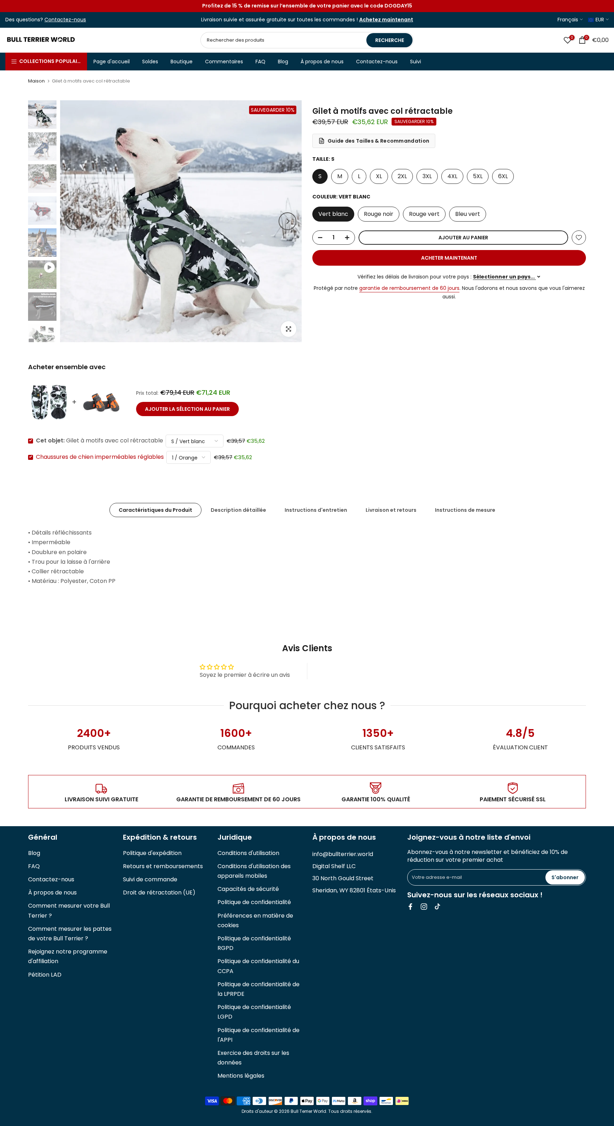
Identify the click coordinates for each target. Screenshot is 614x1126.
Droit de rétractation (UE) (159, 892)
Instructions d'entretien (316, 510)
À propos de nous (322, 61)
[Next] (287, 221)
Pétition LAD (44, 975)
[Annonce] (307, 6)
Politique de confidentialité (254, 902)
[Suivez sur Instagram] (424, 906)
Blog (283, 61)
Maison (36, 81)
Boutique (182, 61)
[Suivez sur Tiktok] (437, 906)
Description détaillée (238, 510)
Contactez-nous (377, 61)
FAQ (260, 61)
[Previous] (74, 221)
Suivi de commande (150, 879)
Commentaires (224, 61)
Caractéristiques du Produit (155, 510)
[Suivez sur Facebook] (410, 906)
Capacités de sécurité (248, 889)
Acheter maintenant (449, 257)
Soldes (150, 61)
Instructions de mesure (465, 510)
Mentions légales (240, 1076)
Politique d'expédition (152, 853)
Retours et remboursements (163, 866)
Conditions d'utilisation (248, 853)
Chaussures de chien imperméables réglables (100, 457)
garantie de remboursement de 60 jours (409, 288)
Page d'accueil (111, 61)
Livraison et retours (391, 510)
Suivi (415, 61)
